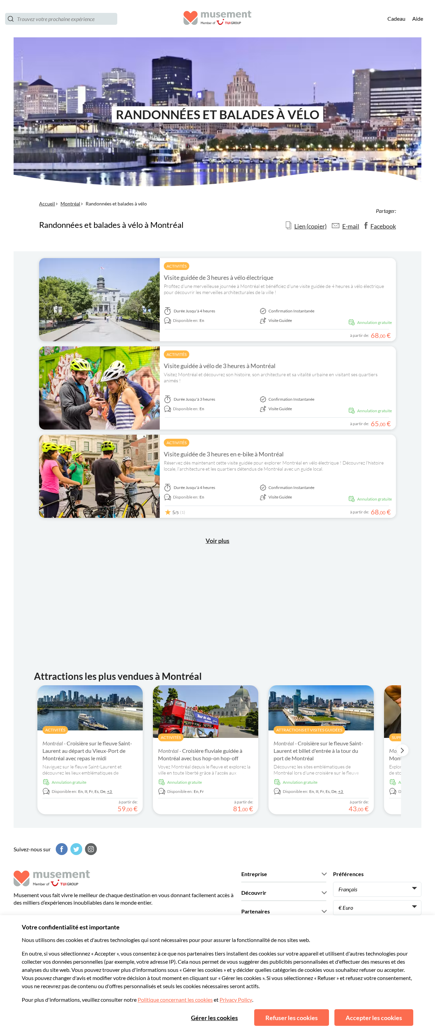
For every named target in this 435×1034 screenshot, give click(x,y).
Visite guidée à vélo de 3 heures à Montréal (220, 365)
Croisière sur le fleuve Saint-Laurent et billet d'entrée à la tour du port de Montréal (318, 750)
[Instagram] (90, 849)
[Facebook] (61, 849)
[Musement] (217, 19)
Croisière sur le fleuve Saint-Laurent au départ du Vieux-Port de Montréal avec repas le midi (87, 750)
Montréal (70, 203)
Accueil (47, 203)
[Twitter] (75, 849)
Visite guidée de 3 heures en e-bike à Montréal (224, 454)
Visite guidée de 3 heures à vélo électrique (218, 277)
